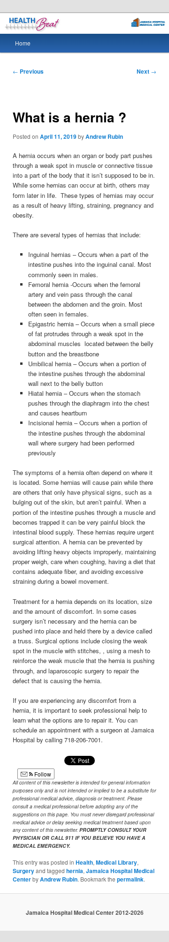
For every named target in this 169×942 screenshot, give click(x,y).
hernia (74, 871)
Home (23, 43)
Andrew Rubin (104, 136)
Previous (28, 71)
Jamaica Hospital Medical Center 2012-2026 (85, 912)
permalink (130, 879)
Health (84, 862)
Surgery (23, 871)
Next (146, 71)
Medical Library (116, 862)
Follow (42, 774)
